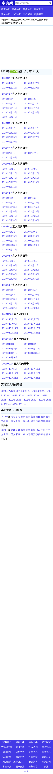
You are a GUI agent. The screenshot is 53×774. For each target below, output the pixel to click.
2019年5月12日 (9, 173)
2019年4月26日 (9, 157)
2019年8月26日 (31, 274)
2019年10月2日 (9, 319)
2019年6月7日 (9, 202)
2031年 (22, 404)
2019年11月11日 (9, 348)
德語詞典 (20, 756)
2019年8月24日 (9, 274)
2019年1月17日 (31, 83)
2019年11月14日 (10, 353)
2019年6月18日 (31, 211)
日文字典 (20, 752)
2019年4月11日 (31, 153)
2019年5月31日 (9, 186)
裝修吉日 (27, 9)
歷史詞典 (33, 761)
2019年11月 (8, 339)
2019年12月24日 (32, 377)
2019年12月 (8, 363)
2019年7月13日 (9, 236)
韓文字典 (46, 752)
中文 (26, 771)
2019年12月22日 (10, 377)
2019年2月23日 (9, 112)
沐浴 (33, 421)
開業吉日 (5, 14)
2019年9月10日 (31, 294)
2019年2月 (7, 94)
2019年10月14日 (10, 328)
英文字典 (33, 752)
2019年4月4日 (9, 153)
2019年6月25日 (31, 216)
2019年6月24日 (9, 216)
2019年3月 (7, 123)
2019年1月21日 (9, 87)
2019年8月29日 (9, 278)
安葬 (38, 421)
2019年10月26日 (32, 332)
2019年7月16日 (31, 236)
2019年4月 (7, 148)
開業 (28, 416)
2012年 (26, 391)
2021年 (44, 395)
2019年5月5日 (9, 169)
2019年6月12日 (31, 202)
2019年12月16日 (10, 373)
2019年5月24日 (9, 178)
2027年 (42, 400)
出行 (38, 416)
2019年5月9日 (31, 169)
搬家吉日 (38, 9)
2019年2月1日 (9, 99)
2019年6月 (7, 193)
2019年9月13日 (9, 299)
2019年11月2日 (9, 344)
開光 (13, 421)
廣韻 (46, 766)
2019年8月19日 (9, 270)
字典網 (4, 20)
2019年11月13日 (32, 348)
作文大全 (33, 756)
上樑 (23, 421)
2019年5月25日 (31, 178)
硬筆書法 (20, 766)
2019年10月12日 (32, 324)
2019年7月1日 (9, 231)
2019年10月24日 (10, 332)
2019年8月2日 (9, 261)
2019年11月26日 (10, 357)
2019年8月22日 (31, 270)
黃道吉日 (5, 9)
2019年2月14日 (9, 108)
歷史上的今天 (19, 761)
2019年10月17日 (32, 328)
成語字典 (46, 747)
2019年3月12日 (9, 132)
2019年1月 (7, 78)
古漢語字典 (6, 747)
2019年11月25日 (32, 353)
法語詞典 (7, 756)
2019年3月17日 (31, 132)
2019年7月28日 (9, 245)
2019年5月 (7, 163)
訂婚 (18, 416)
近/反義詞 (33, 747)
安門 (48, 416)
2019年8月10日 (9, 265)
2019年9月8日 (9, 294)
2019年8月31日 (31, 278)
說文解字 (46, 742)
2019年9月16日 (31, 299)
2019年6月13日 (9, 207)
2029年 (7, 404)
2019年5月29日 (31, 182)
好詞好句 (46, 761)
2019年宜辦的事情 (39, 20)
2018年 (22, 395)
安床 (43, 416)
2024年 (19, 400)
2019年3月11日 (31, 128)
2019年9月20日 (31, 303)
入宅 (28, 421)
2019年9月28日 (31, 308)
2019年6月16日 (9, 211)
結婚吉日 (16, 9)
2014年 (41, 391)
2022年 (4, 400)
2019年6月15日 (31, 207)
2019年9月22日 (9, 308)
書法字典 (20, 747)
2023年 (12, 400)
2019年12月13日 (32, 369)
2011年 (19, 391)
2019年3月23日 (9, 137)
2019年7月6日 (31, 231)
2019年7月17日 (9, 240)
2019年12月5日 (9, 369)
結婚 (13, 416)
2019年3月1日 (9, 128)
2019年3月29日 (9, 141)
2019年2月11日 (31, 103)
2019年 (24, 20)
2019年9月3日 (9, 290)
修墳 (48, 421)
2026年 (34, 400)
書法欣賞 (7, 766)
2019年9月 (7, 285)
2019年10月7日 (31, 319)
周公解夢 (27, 14)
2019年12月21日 (32, 373)
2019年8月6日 (31, 261)
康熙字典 (38, 14)
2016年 (7, 395)
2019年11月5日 (31, 344)
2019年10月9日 (9, 324)
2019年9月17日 (9, 303)
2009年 (4, 391)
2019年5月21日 (31, 173)
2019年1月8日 (9, 83)
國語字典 (20, 742)
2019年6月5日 (9, 198)
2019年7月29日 (31, 245)
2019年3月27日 (31, 137)
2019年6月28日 (9, 220)
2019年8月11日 (31, 265)
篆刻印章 (33, 766)
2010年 (12, 391)
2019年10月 (8, 314)
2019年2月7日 (9, 103)
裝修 (33, 416)
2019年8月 (7, 255)
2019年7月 (7, 226)
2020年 (37, 395)
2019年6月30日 (31, 220)
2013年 (34, 391)
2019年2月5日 (31, 99)
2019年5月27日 (9, 182)
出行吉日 (16, 14)
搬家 (23, 416)
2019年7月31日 (9, 249)
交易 (3, 421)
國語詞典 (7, 752)
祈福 (18, 421)
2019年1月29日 (31, 87)
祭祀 (43, 421)
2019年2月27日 (9, 117)
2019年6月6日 (31, 198)
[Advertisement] (26, 47)
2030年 (14, 404)
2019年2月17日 (31, 108)
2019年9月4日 (31, 290)
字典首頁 (7, 742)
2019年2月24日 (31, 112)
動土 (8, 421)
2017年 (14, 395)
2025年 (27, 400)
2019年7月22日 (31, 240)
